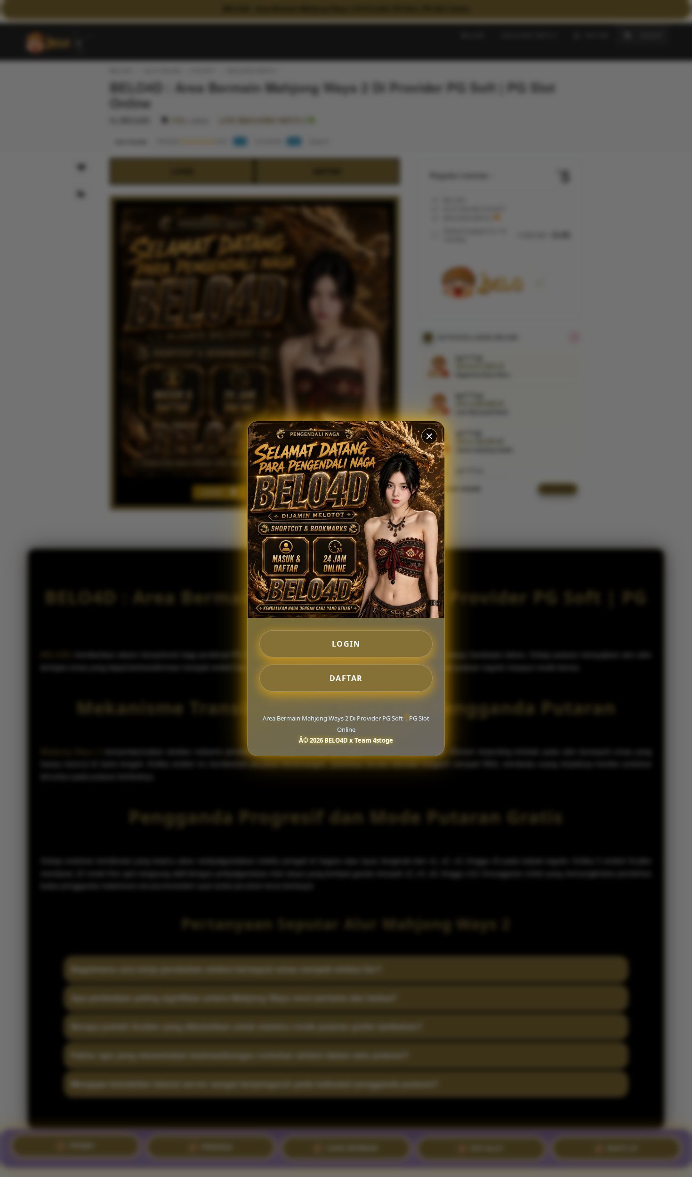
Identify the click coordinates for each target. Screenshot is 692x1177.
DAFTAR (346, 678)
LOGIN (346, 644)
